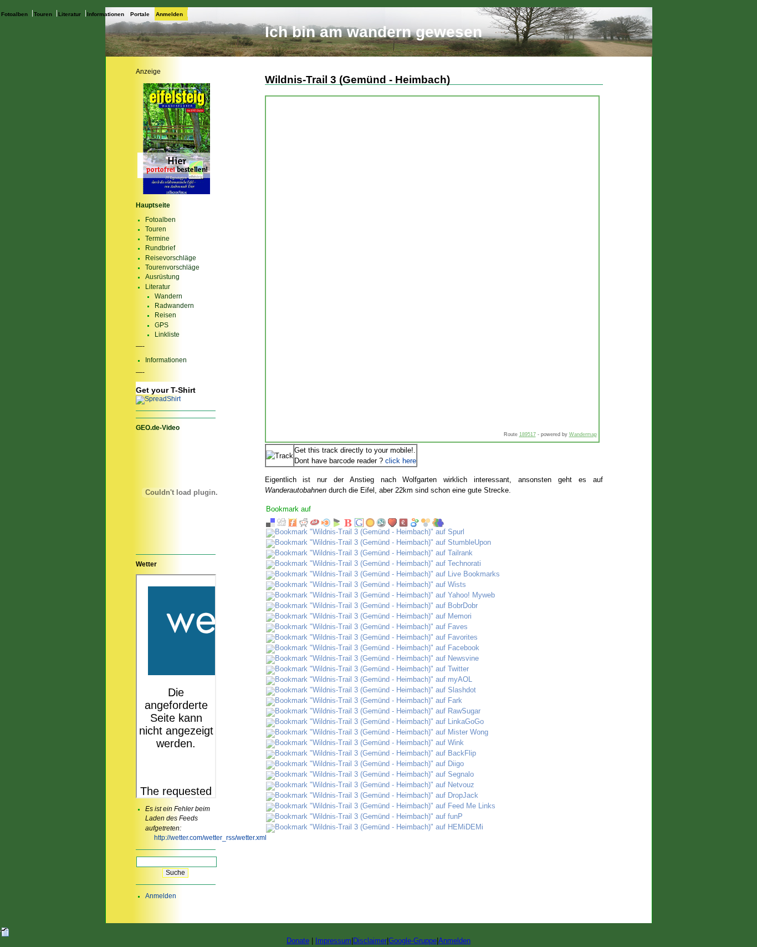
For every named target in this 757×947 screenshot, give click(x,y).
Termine (157, 238)
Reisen (165, 315)
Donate (298, 940)
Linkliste (167, 334)
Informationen (105, 14)
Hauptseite (153, 205)
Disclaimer (370, 940)
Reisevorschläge (170, 258)
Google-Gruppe (412, 940)
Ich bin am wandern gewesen (373, 31)
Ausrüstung (162, 277)
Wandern (168, 296)
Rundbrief (160, 248)
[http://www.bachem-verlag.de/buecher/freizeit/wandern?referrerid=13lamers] (176, 193)
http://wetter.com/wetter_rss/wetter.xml (210, 837)
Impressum (333, 940)
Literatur (69, 14)
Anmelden (169, 14)
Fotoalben (14, 14)
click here (400, 461)
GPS (161, 325)
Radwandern (174, 305)
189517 (527, 434)
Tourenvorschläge (172, 267)
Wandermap (583, 434)
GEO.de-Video (158, 427)
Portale (140, 14)
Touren (43, 14)
